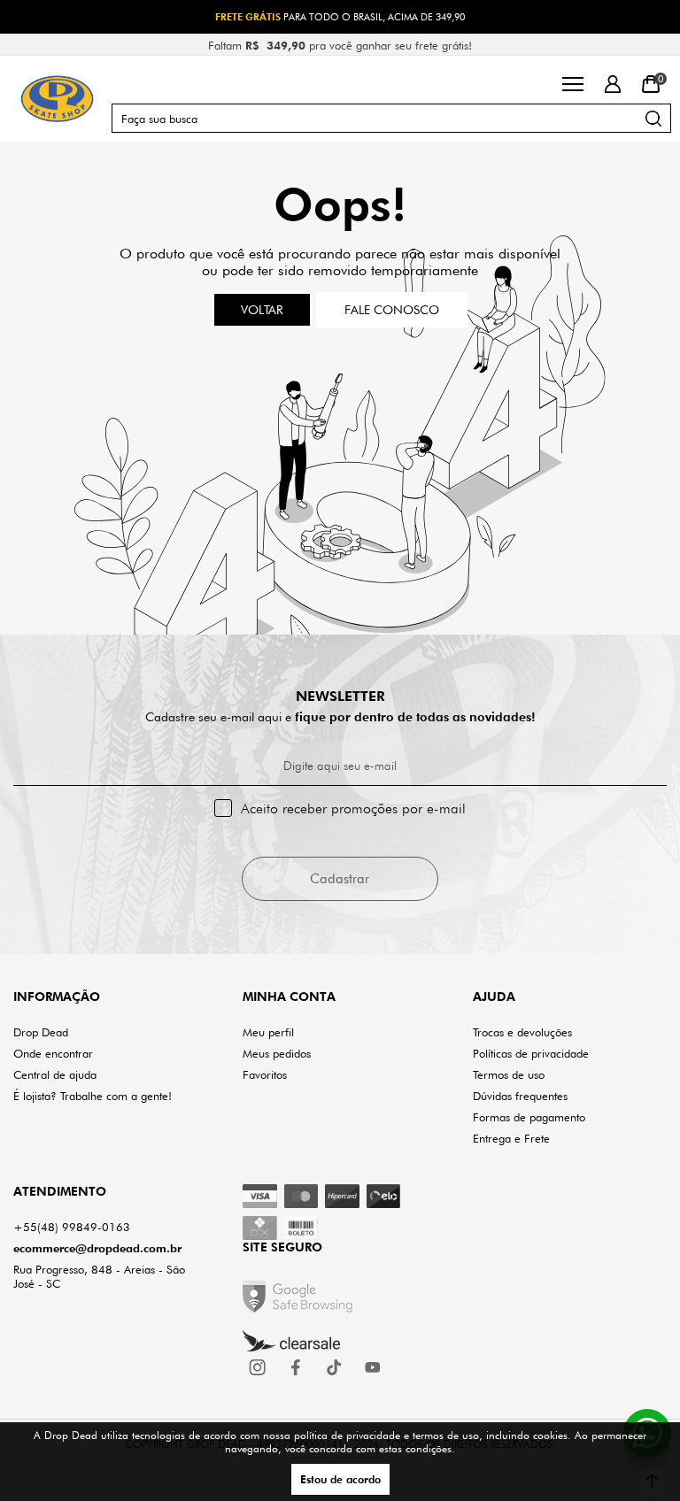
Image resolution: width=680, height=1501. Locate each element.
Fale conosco (391, 310)
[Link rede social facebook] (297, 1367)
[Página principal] (57, 98)
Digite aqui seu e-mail (340, 765)
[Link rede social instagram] (258, 1367)
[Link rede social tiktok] (335, 1367)
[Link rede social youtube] (373, 1367)
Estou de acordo (340, 1479)
